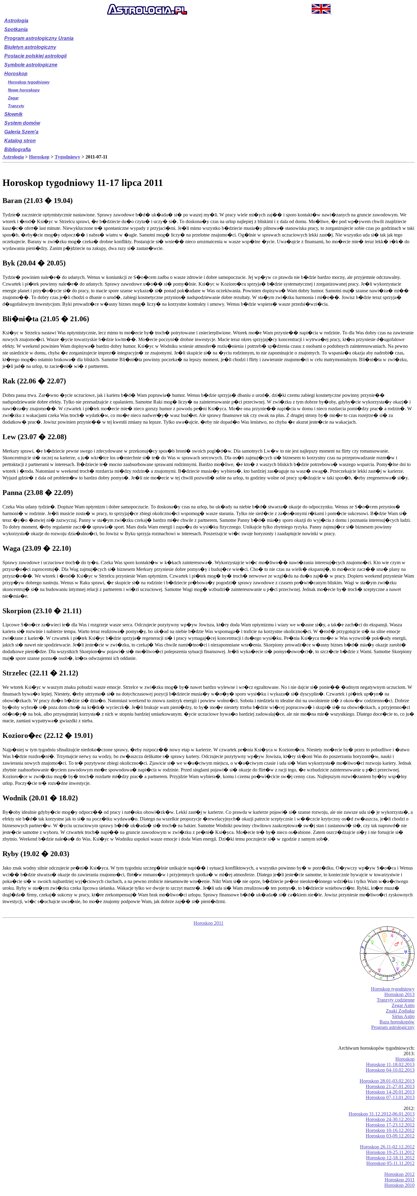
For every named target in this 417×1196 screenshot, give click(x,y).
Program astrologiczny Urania (39, 38)
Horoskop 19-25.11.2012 (390, 1152)
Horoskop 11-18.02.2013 (390, 1064)
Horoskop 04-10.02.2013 (390, 1070)
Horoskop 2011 (208, 923)
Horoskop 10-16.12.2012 (390, 1130)
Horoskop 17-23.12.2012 (390, 1124)
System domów (22, 123)
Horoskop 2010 (399, 1185)
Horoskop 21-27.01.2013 (390, 1086)
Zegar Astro (403, 1005)
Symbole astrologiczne (30, 64)
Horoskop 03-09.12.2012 (390, 1135)
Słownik (13, 114)
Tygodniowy (67, 156)
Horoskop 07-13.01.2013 (390, 1097)
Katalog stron (20, 140)
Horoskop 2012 (399, 1174)
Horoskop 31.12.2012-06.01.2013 (382, 1113)
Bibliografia (17, 149)
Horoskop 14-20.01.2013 (390, 1092)
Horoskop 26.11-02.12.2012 (387, 1146)
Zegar (13, 98)
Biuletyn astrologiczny (30, 47)
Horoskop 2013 (399, 994)
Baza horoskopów (397, 1021)
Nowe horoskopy (24, 90)
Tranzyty (16, 106)
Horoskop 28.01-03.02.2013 (387, 1081)
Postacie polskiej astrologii (35, 56)
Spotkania (16, 29)
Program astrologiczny (393, 1027)
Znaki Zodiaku (400, 1010)
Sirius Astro (403, 1016)
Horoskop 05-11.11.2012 (390, 1163)
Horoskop (15, 73)
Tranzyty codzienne (396, 999)
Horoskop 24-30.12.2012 (390, 1119)
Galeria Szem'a (21, 131)
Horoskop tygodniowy (28, 82)
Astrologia (16, 20)
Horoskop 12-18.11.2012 (390, 1157)
